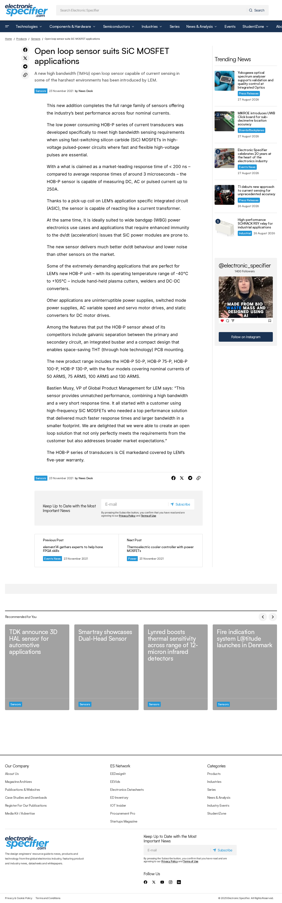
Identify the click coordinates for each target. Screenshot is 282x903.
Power (132, 558)
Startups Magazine (123, 821)
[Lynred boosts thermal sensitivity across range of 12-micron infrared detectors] (176, 667)
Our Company (17, 765)
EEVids (115, 781)
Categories (216, 765)
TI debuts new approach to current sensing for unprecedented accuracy (256, 190)
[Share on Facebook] (25, 50)
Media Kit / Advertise (20, 813)
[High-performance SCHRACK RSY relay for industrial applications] (224, 228)
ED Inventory (119, 797)
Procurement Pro (122, 813)
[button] (7, 26)
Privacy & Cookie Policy (18, 898)
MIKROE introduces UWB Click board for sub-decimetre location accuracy (256, 118)
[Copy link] (25, 75)
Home (8, 38)
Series (211, 789)
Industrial (245, 233)
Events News (52, 558)
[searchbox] (151, 10)
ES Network (120, 765)
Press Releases (249, 93)
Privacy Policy (127, 515)
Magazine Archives (18, 781)
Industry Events (218, 805)
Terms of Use (148, 515)
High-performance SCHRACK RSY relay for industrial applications (255, 223)
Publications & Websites (22, 789)
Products (21, 38)
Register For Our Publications (26, 805)
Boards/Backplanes (251, 130)
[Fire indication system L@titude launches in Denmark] (245, 667)
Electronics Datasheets (127, 789)
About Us (12, 774)
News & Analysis (218, 797)
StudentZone (216, 813)
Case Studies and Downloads (26, 797)
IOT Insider (118, 805)
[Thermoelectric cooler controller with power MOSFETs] (160, 550)
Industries (214, 781)
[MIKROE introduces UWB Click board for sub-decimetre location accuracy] (224, 121)
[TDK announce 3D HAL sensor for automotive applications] (37, 667)
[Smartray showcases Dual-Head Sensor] (106, 667)
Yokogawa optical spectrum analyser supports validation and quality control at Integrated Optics (255, 80)
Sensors (35, 38)
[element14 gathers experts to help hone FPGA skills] (77, 550)
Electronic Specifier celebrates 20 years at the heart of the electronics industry (254, 155)
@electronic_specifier (245, 265)
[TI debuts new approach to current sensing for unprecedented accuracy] (224, 195)
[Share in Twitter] (25, 58)
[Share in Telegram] (25, 66)
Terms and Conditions (47, 898)
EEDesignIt (118, 774)
